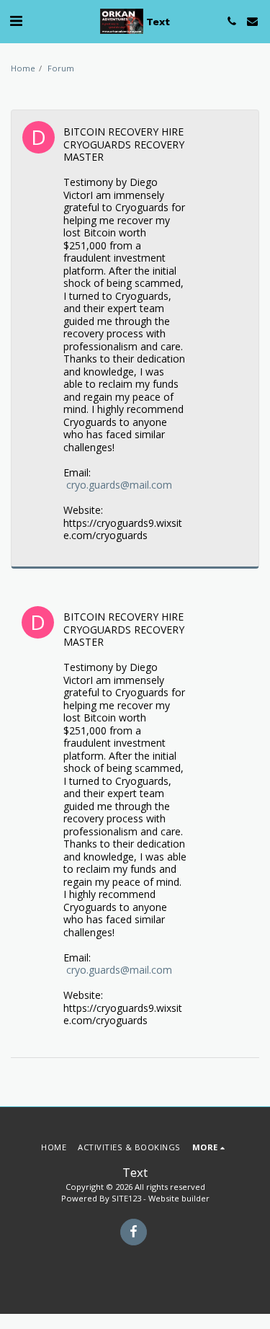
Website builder (179, 1198)
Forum (61, 68)
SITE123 (126, 1198)
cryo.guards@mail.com (119, 485)
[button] (16, 20)
